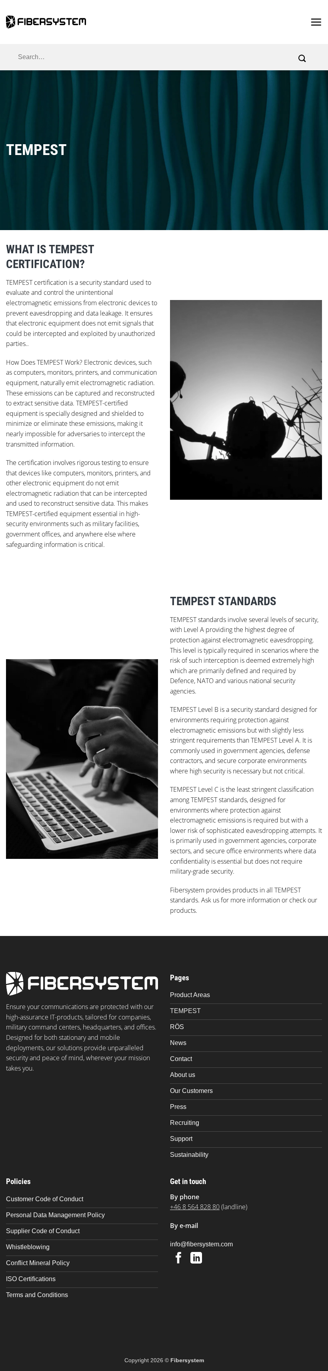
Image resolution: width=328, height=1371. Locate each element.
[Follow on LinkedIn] (196, 1258)
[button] (316, 22)
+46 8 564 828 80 (195, 1206)
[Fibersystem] (46, 22)
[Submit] (302, 58)
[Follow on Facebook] (178, 1258)
